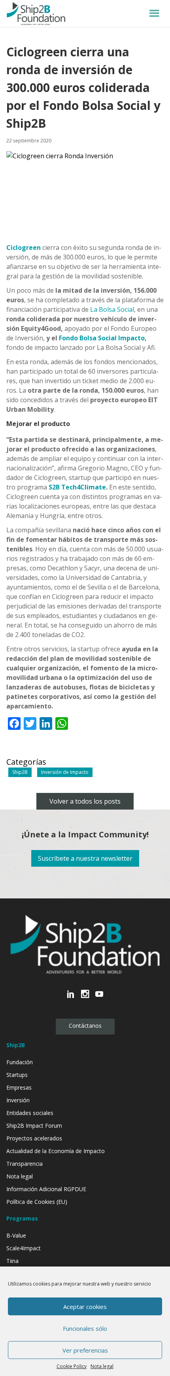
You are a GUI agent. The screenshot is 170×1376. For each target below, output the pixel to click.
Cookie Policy (72, 1366)
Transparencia (24, 1163)
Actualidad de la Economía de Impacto (55, 1151)
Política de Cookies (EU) (36, 1201)
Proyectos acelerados (34, 1138)
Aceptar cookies (85, 1307)
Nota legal (102, 1366)
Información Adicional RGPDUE (46, 1189)
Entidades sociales (29, 1113)
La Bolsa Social (112, 309)
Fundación (19, 1062)
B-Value (16, 1235)
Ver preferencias (85, 1350)
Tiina (12, 1261)
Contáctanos (85, 1025)
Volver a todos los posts (85, 801)
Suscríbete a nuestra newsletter (85, 858)
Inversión (18, 1100)
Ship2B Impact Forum (34, 1125)
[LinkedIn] (71, 998)
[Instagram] (85, 998)
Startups (17, 1075)
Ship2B (20, 772)
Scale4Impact (23, 1248)
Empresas (19, 1087)
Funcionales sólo (85, 1328)
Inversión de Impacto (65, 772)
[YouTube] (99, 998)
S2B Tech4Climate (77, 487)
